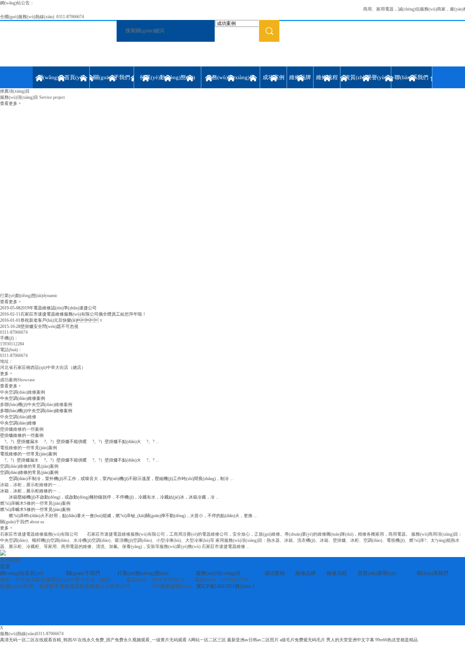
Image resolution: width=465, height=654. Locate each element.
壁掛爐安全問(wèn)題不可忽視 (39, 326)
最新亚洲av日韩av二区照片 (253, 639)
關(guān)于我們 (111, 77)
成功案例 (273, 77)
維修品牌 (300, 77)
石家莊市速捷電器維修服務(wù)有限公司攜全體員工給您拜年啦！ (73, 314)
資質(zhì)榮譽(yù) (366, 77)
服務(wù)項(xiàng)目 (230, 77)
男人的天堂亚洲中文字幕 (350, 639)
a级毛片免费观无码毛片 (302, 639)
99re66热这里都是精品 (396, 639)
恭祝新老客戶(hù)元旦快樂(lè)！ (51, 320)
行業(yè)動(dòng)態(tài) (167, 77)
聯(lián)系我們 (411, 77)
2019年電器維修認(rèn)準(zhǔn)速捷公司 (48, 307)
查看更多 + (10, 103)
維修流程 (327, 77)
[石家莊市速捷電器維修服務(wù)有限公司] (75, 63)
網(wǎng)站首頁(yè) (60, 77)
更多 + (6, 373)
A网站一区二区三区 (207, 639)
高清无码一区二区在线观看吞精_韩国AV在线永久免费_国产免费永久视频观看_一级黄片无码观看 (93, 639)
